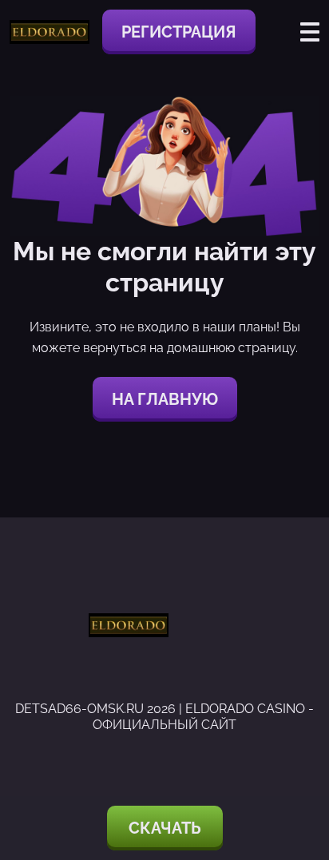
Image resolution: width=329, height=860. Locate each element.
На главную (165, 399)
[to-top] (298, 762)
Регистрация (178, 32)
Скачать (165, 828)
